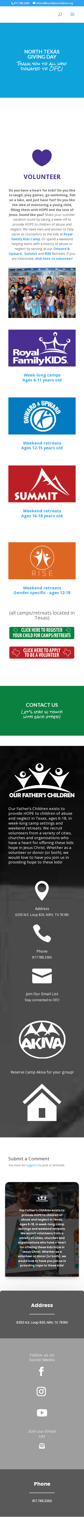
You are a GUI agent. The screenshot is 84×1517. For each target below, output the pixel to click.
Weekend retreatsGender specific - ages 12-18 (42, 590)
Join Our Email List (42, 993)
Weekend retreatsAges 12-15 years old (42, 445)
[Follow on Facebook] (41, 1371)
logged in (32, 1165)
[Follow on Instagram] (41, 1391)
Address (42, 908)
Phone (42, 951)
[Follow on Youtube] (42, 1412)
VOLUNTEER (42, 176)
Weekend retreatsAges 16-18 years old (42, 513)
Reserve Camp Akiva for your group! (42, 1072)
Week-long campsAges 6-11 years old (42, 377)
